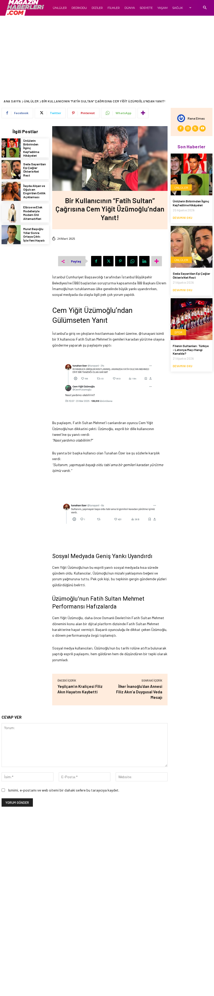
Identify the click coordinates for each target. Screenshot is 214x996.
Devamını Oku (183, 217)
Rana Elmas (196, 118)
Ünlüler (31, 101)
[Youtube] (202, 128)
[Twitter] (108, 261)
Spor (178, 332)
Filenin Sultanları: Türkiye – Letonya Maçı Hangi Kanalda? (191, 349)
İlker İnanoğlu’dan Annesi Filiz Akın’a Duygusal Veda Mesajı (139, 692)
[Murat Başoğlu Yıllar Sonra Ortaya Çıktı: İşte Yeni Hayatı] (11, 234)
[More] (143, 113)
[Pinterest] (120, 261)
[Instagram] (188, 128)
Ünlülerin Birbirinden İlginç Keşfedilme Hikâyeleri (191, 203)
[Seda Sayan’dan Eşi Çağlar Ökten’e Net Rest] (11, 169)
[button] (204, 8)
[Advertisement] (107, 54)
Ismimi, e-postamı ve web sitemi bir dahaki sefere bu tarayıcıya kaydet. (63, 790)
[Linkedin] (144, 261)
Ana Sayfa (12, 101)
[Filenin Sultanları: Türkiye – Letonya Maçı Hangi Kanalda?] (191, 319)
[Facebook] (96, 261)
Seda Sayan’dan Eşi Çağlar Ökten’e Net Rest (34, 169)
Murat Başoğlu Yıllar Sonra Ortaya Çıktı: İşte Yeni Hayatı (34, 234)
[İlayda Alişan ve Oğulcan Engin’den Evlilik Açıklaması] (11, 191)
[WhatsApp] (132, 261)
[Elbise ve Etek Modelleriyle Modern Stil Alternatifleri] (11, 212)
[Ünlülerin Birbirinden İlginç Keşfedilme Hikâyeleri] (11, 147)
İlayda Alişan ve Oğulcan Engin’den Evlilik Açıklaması (34, 191)
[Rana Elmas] (182, 118)
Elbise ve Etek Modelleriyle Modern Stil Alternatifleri (32, 212)
